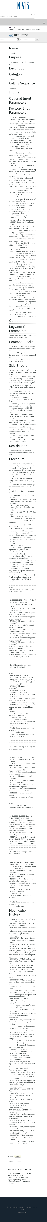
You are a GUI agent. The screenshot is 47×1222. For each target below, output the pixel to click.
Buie (28, 30)
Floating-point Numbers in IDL (19, 1173)
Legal (22, 1209)
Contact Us (22, 1213)
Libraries (20, 30)
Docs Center (13, 29)
